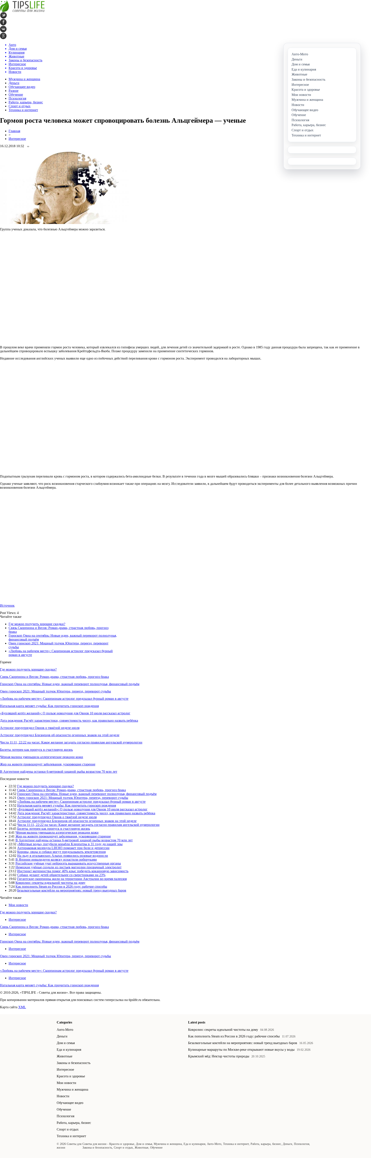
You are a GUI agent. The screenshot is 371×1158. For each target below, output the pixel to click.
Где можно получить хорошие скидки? (37, 624)
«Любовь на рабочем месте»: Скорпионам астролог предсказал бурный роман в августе (64, 698)
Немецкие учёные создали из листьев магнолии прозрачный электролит (68, 867)
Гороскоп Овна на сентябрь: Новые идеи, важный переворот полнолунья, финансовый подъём (69, 684)
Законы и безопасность (73, 1063)
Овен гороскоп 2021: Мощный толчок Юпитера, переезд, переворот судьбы (55, 691)
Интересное (17, 139)
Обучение (16, 94)
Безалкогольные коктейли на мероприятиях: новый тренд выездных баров (71, 890)
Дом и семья (66, 1043)
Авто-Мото (65, 1029)
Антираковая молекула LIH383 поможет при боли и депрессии (63, 848)
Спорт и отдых (19, 106)
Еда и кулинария (69, 1049)
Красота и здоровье (71, 1076)
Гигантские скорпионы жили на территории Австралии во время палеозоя (72, 879)
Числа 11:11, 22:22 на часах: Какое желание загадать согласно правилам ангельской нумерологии (71, 742)
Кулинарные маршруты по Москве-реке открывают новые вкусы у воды (241, 1049)
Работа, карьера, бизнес (26, 102)
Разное (13, 90)
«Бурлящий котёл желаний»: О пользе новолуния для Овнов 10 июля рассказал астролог (65, 713)
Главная (14, 131)
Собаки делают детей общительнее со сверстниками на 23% (61, 875)
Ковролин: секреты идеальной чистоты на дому (50, 882)
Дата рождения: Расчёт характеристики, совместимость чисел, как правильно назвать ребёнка (69, 720)
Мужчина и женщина (24, 79)
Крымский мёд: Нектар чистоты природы (218, 1056)
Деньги (14, 83)
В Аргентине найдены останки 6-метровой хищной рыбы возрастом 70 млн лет (58, 771)
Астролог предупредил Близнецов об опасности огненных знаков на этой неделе (59, 735)
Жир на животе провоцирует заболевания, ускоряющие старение (47, 764)
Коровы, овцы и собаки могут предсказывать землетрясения (61, 852)
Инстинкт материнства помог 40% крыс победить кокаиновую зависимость (72, 871)
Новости (63, 1096)
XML (22, 1007)
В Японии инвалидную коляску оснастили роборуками (56, 859)
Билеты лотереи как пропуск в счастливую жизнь (36, 749)
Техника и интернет (23, 110)
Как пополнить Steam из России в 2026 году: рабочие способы (61, 886)
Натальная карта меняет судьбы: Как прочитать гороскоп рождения (49, 706)
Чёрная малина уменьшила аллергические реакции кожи (41, 757)
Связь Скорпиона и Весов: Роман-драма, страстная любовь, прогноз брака (54, 677)
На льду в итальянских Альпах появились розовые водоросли (62, 855)
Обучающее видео (22, 87)
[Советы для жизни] (22, 11)
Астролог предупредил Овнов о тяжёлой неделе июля (39, 728)
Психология (17, 98)
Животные (64, 1056)
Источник (7, 605)
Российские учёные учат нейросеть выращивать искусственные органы (68, 863)
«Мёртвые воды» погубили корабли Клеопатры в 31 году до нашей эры (70, 844)
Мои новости (18, 905)
